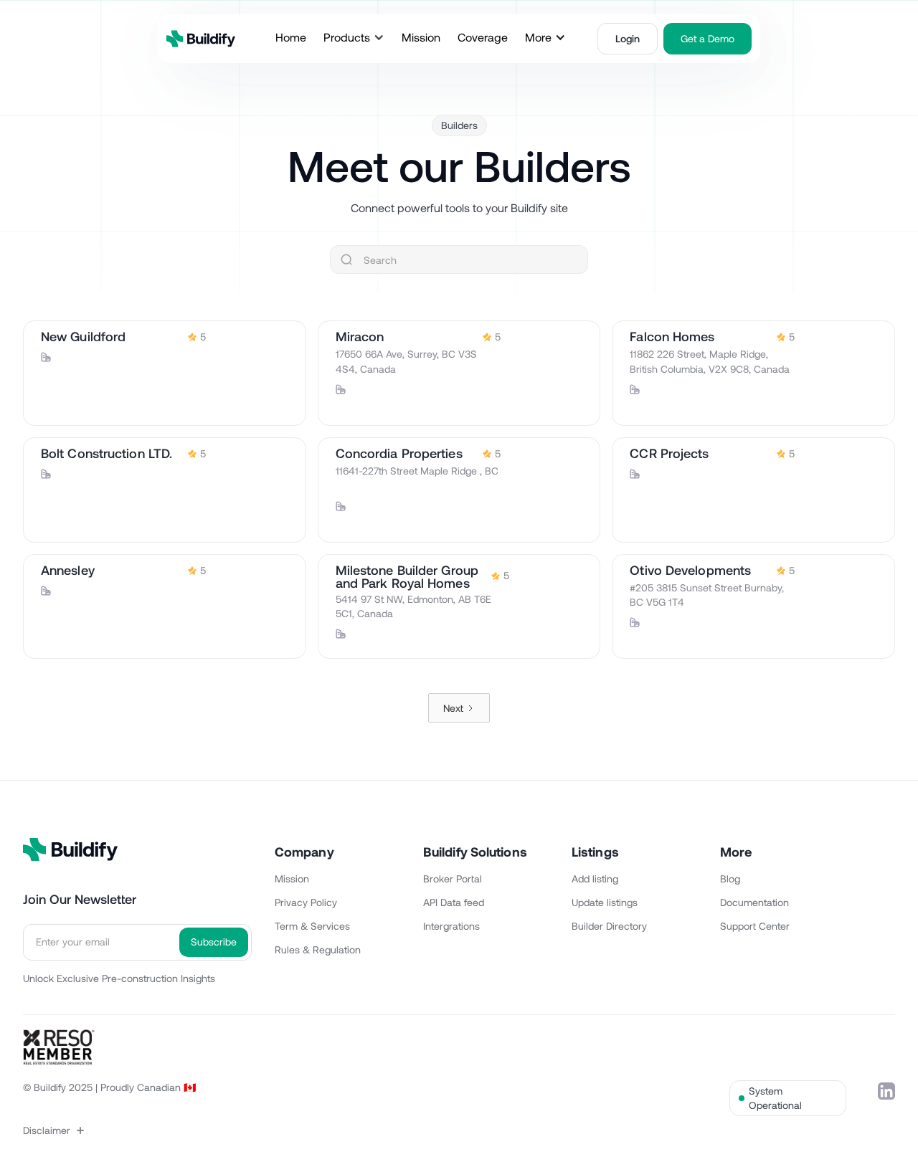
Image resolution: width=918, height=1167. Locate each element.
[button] (353, 37)
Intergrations (451, 926)
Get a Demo (707, 38)
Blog (730, 878)
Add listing (595, 878)
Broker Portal (452, 878)
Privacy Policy (306, 902)
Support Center (755, 926)
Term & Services (312, 926)
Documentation (754, 902)
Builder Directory (609, 926)
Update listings (605, 902)
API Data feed (453, 902)
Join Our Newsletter (79, 899)
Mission (292, 878)
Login (627, 38)
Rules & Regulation (318, 949)
